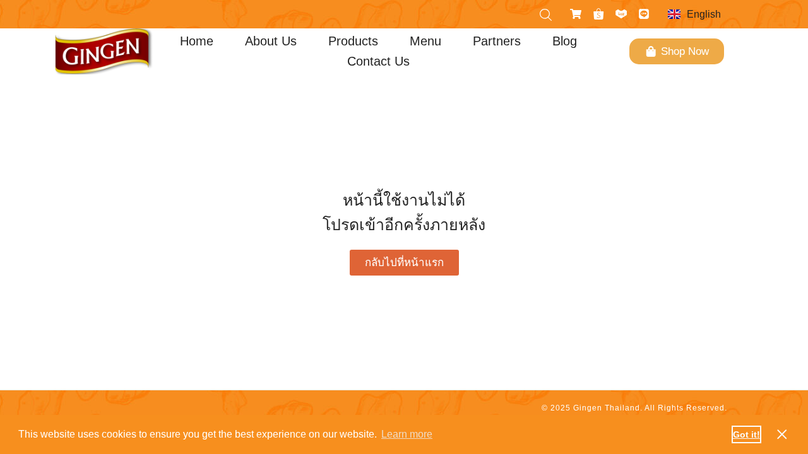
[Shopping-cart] (575, 14)
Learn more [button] (406, 434)
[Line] (644, 14)
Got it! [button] (746, 434)
